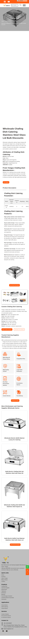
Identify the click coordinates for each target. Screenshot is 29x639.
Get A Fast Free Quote (14, 285)
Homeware (3, 599)
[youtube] (7, 631)
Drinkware (3, 592)
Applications (5, 602)
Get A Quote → (15, 5)
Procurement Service (6, 615)
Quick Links (5, 573)
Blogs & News (4, 579)
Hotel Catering (4, 606)
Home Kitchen (4, 605)
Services (4, 611)
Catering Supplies (5, 587)
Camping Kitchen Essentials (7, 597)
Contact (3, 581)
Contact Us (4, 620)
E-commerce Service (6, 617)
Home (2, 21)
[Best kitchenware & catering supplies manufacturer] (6, 5)
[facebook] (3, 631)
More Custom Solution (7, 329)
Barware (3, 594)
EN (22, 0)
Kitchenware (4, 589)
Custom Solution (5, 614)
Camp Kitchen (4, 608)
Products (7, 21)
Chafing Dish (14, 18)
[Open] (24, 5)
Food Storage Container (6, 596)
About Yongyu (4, 578)
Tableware (3, 591)
